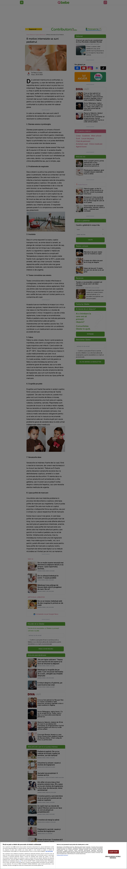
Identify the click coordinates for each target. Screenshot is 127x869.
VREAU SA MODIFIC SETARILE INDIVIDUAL (113, 857)
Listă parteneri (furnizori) (62, 855)
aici (20, 861)
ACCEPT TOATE (113, 851)
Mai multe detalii (49, 851)
